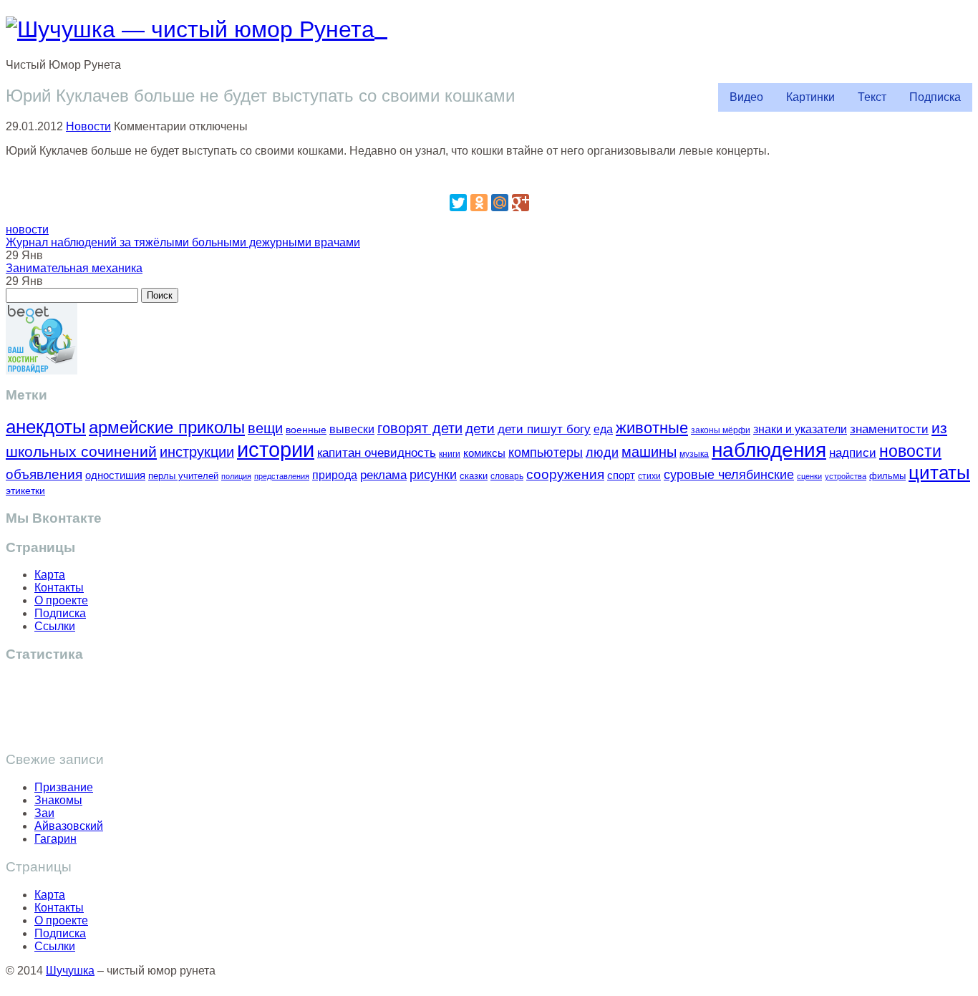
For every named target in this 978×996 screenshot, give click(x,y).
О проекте (61, 600)
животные (652, 428)
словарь (506, 475)
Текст (872, 97)
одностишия (115, 475)
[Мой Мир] (499, 202)
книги (449, 453)
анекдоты (46, 427)
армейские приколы (167, 427)
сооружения (565, 474)
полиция (236, 476)
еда (603, 428)
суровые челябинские (729, 475)
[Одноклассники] (479, 202)
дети (480, 428)
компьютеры (545, 452)
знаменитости (889, 429)
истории (275, 449)
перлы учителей (183, 475)
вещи (265, 428)
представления (281, 476)
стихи (649, 476)
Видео (746, 97)
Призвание (63, 787)
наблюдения (769, 450)
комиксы (484, 453)
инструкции (197, 452)
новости (27, 229)
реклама (383, 475)
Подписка (935, 97)
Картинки (810, 97)
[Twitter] (458, 202)
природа (334, 475)
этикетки (25, 490)
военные (306, 429)
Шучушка (70, 970)
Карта (49, 575)
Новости (88, 126)
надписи (852, 453)
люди (602, 452)
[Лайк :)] (489, 175)
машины (649, 452)
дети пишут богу (544, 429)
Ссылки (54, 626)
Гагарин (55, 839)
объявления (44, 474)
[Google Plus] (520, 202)
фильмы (887, 475)
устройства (845, 476)
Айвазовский (68, 826)
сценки (809, 476)
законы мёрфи (720, 430)
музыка (694, 454)
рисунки (433, 475)
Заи (44, 813)
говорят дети (420, 428)
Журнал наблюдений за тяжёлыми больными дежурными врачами (183, 242)
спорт (621, 475)
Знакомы (58, 800)
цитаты (939, 472)
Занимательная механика (74, 268)
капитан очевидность (376, 453)
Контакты (59, 587)
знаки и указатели (800, 429)
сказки (474, 476)
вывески (351, 428)
